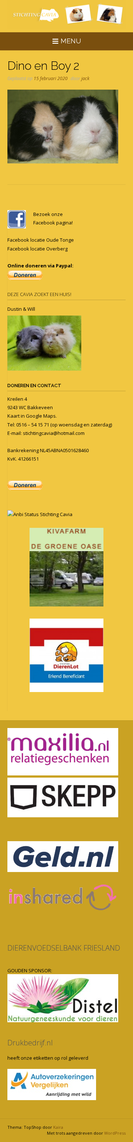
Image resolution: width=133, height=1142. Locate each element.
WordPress (115, 1133)
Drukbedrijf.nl (30, 1043)
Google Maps (41, 416)
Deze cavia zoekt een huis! (39, 294)
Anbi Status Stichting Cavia (42, 514)
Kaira (58, 1127)
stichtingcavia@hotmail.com (54, 433)
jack (85, 78)
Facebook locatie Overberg (37, 248)
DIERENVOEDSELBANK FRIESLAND (63, 948)
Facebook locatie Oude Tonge (40, 240)
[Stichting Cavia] (66, 14)
